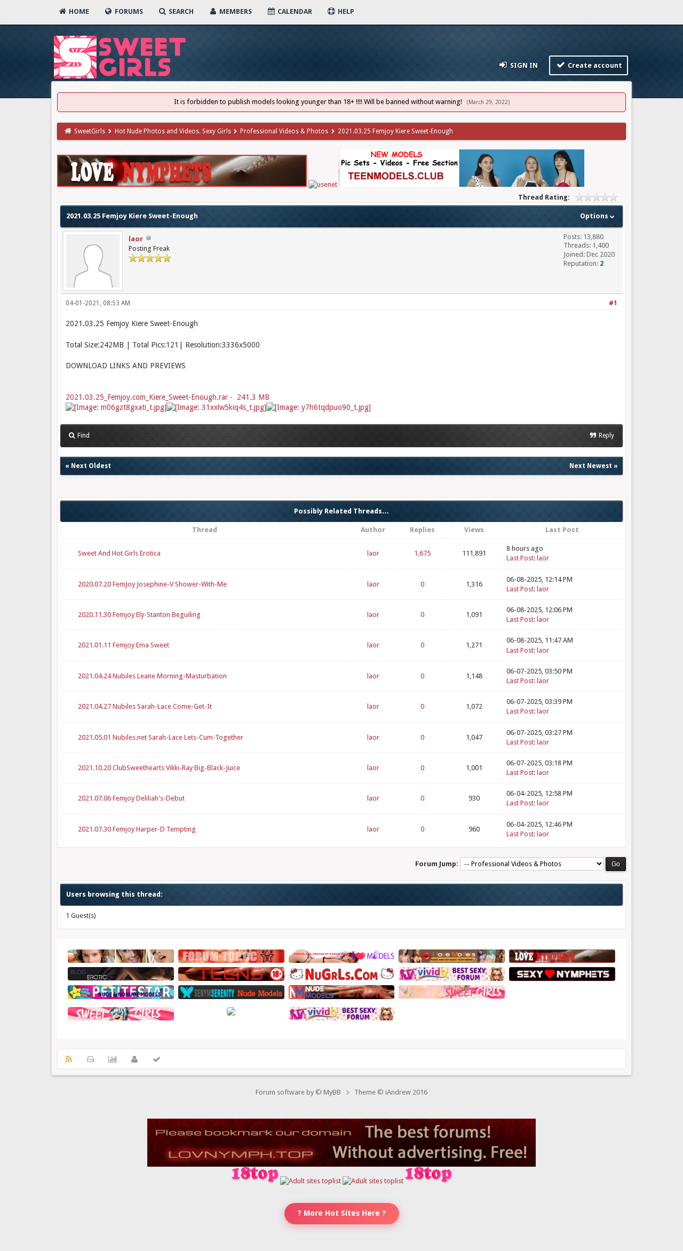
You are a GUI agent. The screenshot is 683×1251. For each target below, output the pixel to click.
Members (235, 11)
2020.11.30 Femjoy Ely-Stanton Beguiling (139, 615)
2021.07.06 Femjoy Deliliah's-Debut (131, 798)
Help (345, 11)
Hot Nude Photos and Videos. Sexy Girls (173, 131)
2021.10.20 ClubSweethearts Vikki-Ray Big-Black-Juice (159, 768)
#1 (613, 303)
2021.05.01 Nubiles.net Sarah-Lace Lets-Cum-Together (160, 737)
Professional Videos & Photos (284, 131)
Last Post (520, 558)
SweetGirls (89, 131)
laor (136, 239)
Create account (594, 65)
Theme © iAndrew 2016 (390, 1092)
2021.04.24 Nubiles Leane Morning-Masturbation (152, 676)
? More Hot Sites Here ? (342, 1213)
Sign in (523, 65)
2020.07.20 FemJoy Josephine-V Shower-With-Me (152, 584)
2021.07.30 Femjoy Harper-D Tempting (137, 829)
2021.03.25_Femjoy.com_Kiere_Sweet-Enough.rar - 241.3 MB (167, 397)
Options (595, 216)
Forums (128, 11)
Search (180, 11)
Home (78, 11)
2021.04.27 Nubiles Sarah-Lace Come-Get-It (145, 706)
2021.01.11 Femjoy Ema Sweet (123, 645)
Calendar (294, 11)
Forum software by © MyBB (298, 1092)
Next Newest (590, 466)
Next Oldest (91, 466)
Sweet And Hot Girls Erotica (119, 553)
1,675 (422, 553)
